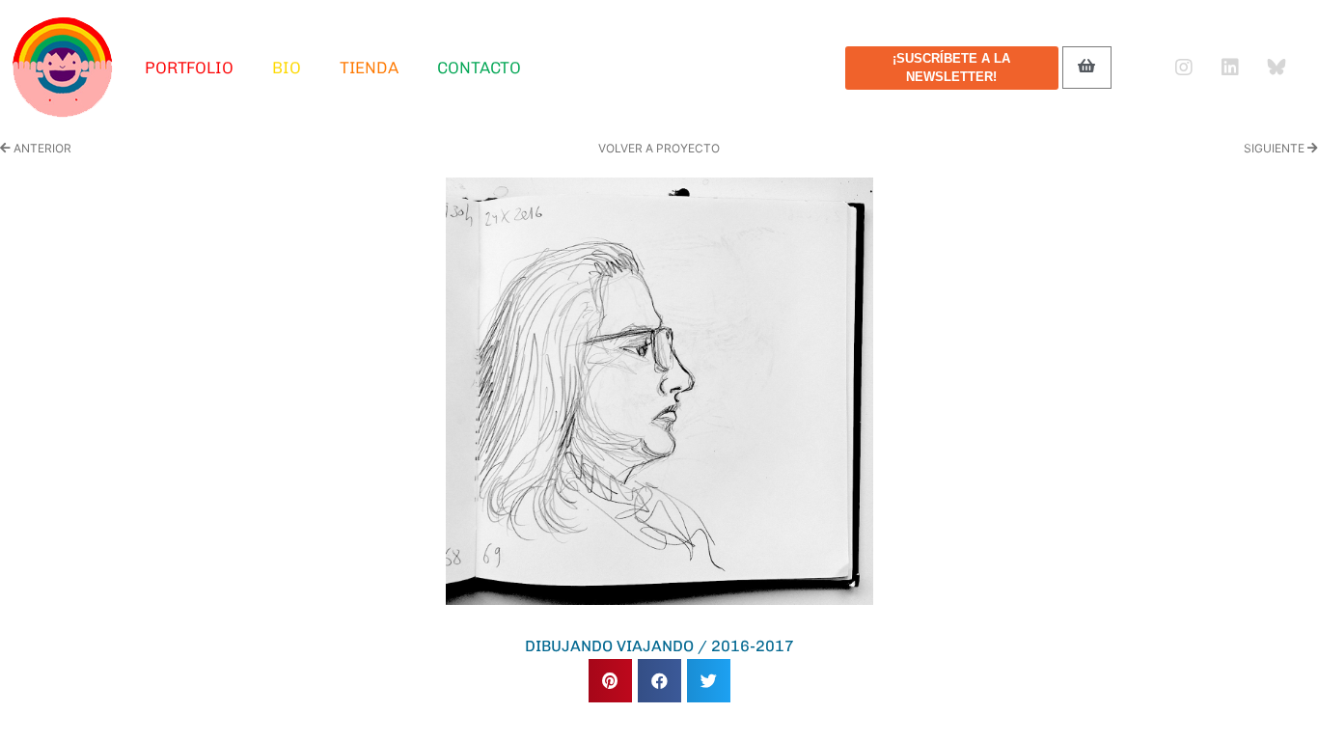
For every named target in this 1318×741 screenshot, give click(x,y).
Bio (286, 67)
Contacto (479, 67)
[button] (610, 680)
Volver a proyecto (659, 148)
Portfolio (189, 67)
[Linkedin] (1230, 67)
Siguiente (1275, 148)
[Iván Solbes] (63, 67)
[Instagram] (1184, 67)
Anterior (41, 148)
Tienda (369, 67)
